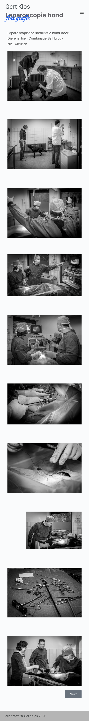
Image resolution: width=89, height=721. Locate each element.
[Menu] (82, 12)
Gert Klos (17, 6)
